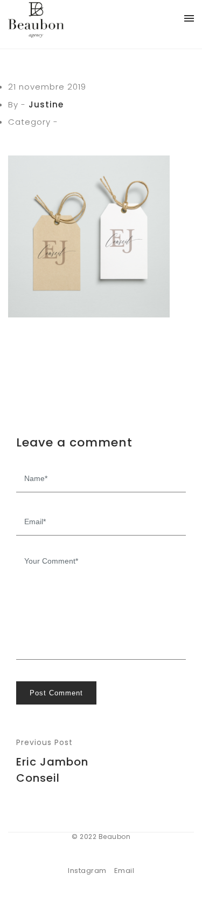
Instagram (87, 870)
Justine (46, 104)
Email (124, 870)
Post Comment (56, 693)
